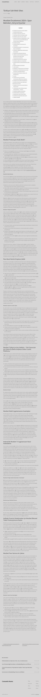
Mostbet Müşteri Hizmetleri (19, 65)
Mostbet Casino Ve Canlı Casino (19, 36)
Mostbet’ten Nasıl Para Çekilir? (19, 94)
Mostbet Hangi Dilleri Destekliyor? (20, 80)
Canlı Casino (15, 66)
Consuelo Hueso (5, 1)
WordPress (37, 694)
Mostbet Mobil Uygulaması (19, 92)
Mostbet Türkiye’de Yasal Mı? (19, 33)
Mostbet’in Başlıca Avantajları (19, 91)
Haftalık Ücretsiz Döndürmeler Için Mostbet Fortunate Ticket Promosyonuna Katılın (20, 56)
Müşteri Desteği (16, 97)
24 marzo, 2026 (36, 672)
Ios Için (14, 76)
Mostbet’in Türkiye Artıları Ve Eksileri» (21, 68)
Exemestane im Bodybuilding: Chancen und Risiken (13, 672)
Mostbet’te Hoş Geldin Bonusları (20, 95)
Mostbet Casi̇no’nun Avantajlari (19, 60)
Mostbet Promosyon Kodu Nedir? (20, 30)
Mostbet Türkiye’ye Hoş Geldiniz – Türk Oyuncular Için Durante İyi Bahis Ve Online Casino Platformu (21, 39)
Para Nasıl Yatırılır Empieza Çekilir (20, 35)
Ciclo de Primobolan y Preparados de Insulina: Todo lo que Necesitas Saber (17, 668)
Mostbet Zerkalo (16, 42)
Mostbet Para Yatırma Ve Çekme (20, 59)
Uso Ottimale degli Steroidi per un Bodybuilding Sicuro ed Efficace (16, 664)
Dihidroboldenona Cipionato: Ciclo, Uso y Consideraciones (14, 660)
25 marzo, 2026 (36, 660)
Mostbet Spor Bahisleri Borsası (19, 53)
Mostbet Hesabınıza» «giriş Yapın (20, 82)
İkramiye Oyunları (17, 83)
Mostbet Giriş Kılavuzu (17, 32)
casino (9, 13)
